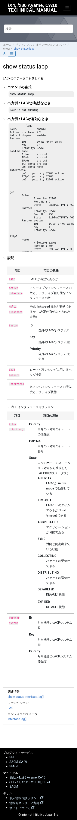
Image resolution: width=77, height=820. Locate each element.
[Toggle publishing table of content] (12, 53)
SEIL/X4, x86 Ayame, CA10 (27, 777)
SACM (13, 786)
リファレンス (23, 44)
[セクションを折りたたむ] (4, 53)
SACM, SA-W (18, 762)
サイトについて (19, 807)
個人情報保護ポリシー (24, 797)
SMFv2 (14, 766)
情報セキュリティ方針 (24, 802)
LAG (10, 708)
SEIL (12, 757)
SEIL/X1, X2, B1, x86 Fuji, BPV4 (29, 782)
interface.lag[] (17, 719)
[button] (4, 87)
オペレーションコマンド (51, 44)
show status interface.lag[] (26, 696)
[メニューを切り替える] (67, 8)
